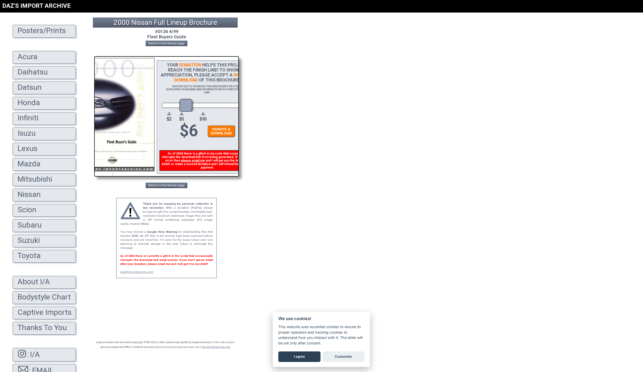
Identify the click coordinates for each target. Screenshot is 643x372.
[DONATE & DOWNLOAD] (220, 138)
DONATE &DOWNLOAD (221, 131)
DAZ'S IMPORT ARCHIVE (36, 5)
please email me (193, 160)
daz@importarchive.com (136, 272)
